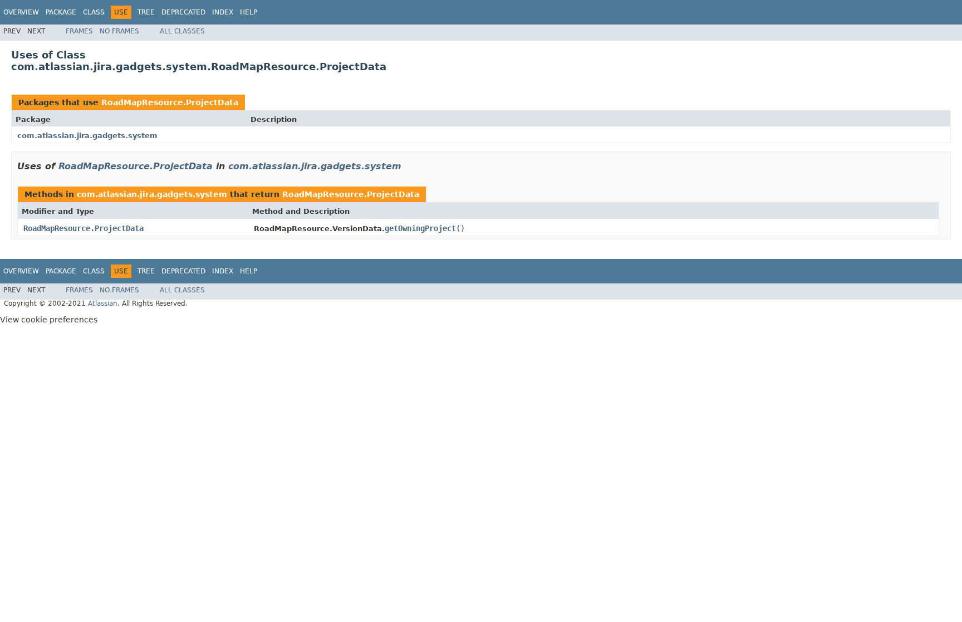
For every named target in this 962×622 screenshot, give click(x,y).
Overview (21, 12)
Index (222, 12)
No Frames (119, 31)
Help (248, 12)
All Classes (182, 31)
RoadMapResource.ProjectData (169, 102)
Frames (79, 31)
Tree (146, 12)
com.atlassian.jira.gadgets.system (87, 135)
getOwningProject (420, 228)
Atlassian (102, 303)
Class (94, 12)
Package (61, 12)
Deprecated (183, 12)
